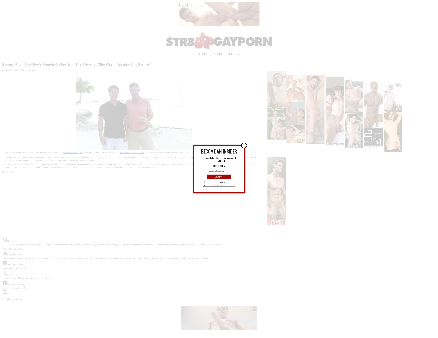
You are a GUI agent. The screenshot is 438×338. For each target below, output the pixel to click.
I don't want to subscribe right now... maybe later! (219, 186)
